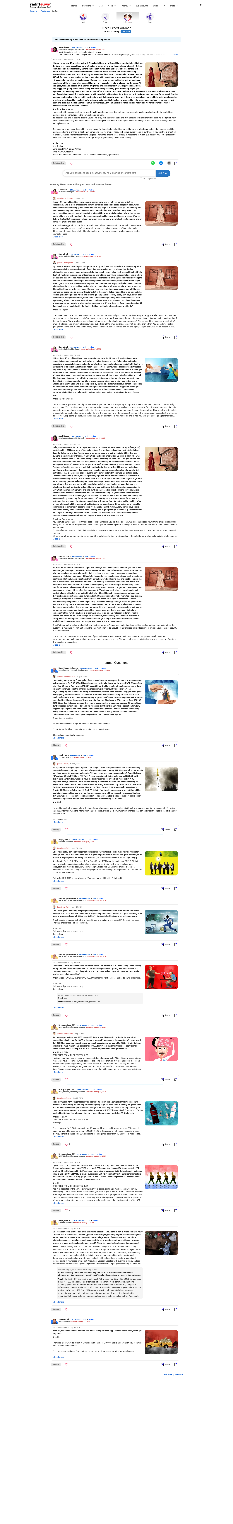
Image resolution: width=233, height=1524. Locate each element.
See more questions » (173, 1374)
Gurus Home (34, 11)
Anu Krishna (64, 47)
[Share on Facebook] (161, 163)
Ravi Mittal (63, 254)
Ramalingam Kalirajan (68, 668)
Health (83, 22)
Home (74, 6)
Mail (101, 6)
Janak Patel (64, 1319)
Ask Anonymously (149, 179)
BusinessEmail (142, 6)
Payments (86, 6)
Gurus (155, 6)
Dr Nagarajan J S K (67, 1025)
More (172, 6)
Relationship (45, 11)
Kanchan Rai (64, 556)
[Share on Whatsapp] (153, 163)
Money (125, 6)
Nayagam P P (64, 839)
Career (150, 22)
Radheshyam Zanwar (67, 898)
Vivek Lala (63, 755)
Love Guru (63, 190)
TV (163, 6)
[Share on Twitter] (169, 163)
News (110, 6)
